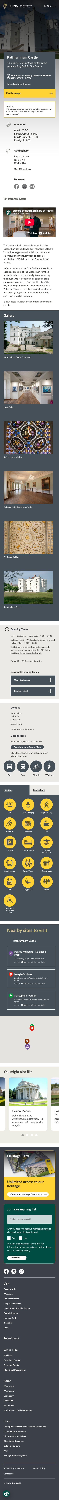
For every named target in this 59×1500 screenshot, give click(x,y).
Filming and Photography (15, 1370)
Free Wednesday (11, 1313)
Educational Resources (13, 1441)
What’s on (8, 1294)
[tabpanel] (28, 1104)
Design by (12, 1483)
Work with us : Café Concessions (18, 1410)
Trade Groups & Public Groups (17, 1308)
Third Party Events (12, 1360)
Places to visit (10, 1289)
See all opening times (18, 84)
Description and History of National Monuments (25, 1427)
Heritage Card (10, 1318)
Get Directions (22, 169)
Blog (5, 1451)
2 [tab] (27, 1135)
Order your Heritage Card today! (26, 1194)
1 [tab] (22, 1135)
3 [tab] (32, 1135)
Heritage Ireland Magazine (15, 1456)
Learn (7, 1421)
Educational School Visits (15, 1436)
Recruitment (11, 1338)
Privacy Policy (23, 1250)
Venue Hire (11, 1350)
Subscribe (15, 1258)
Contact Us (8, 1474)
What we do (9, 1386)
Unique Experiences (12, 1304)
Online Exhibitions (12, 1446)
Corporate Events (11, 1365)
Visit (6, 1283)
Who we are (9, 1391)
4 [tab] (36, 1135)
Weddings (8, 1356)
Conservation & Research (15, 1432)
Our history (9, 1396)
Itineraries (8, 1323)
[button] (27, 1041)
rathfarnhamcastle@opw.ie (30, 653)
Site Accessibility (11, 1299)
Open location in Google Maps (27, 747)
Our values (8, 1401)
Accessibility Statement (14, 1468)
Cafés (6, 1328)
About (7, 1380)
